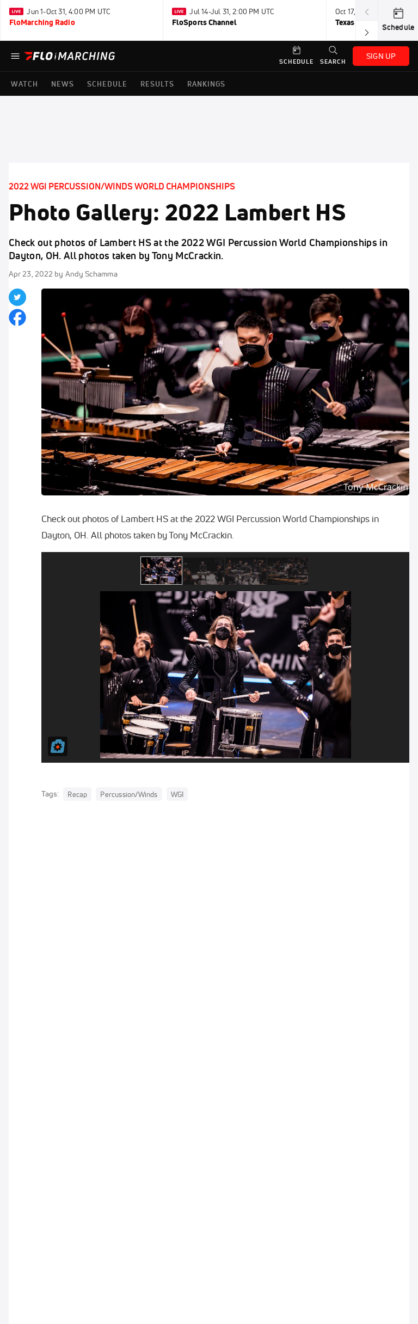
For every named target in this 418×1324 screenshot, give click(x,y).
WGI (177, 794)
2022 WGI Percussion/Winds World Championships (122, 186)
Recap (77, 794)
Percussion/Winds (128, 794)
